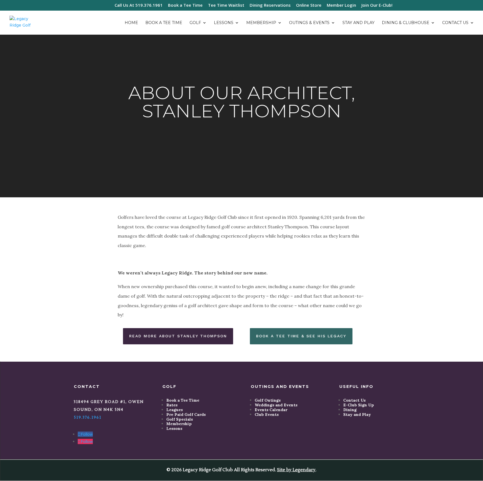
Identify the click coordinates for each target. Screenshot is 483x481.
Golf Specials (179, 419)
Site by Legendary (296, 470)
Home (131, 23)
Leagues (174, 409)
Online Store (308, 5)
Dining (350, 409)
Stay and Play (358, 23)
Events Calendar (271, 409)
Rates (171, 404)
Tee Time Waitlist (226, 5)
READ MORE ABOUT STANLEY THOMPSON (178, 336)
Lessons (223, 23)
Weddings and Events (276, 404)
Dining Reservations (270, 5)
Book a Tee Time (185, 5)
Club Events (267, 414)
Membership (261, 23)
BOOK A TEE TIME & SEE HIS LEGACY (301, 336)
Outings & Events (309, 23)
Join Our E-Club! (376, 5)
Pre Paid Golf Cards (186, 414)
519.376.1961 (87, 417)
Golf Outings (268, 400)
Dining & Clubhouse (405, 23)
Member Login (341, 5)
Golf (195, 23)
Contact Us (455, 23)
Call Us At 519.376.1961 (139, 5)
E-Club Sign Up (358, 404)
